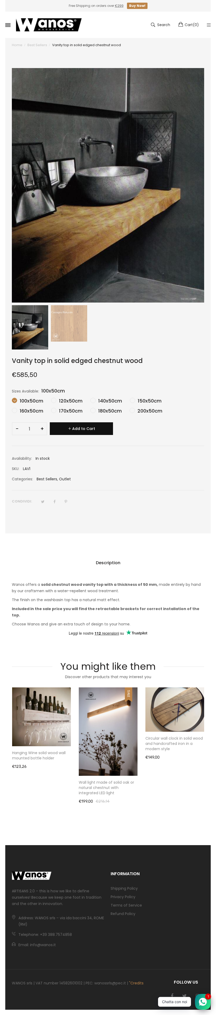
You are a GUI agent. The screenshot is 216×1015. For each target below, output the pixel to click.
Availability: (22, 458)
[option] (30, 327)
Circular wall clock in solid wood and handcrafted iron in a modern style (174, 743)
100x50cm (30, 401)
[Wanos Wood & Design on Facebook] (172, 996)
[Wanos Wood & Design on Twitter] (184, 996)
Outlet (65, 479)
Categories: (22, 479)
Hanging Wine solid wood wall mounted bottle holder (39, 755)
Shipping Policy (124, 888)
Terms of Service (126, 905)
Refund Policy (123, 913)
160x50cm (30, 411)
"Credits (136, 983)
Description (108, 563)
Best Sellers (47, 479)
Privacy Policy (123, 896)
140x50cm (109, 401)
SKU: (15, 468)
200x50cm (149, 411)
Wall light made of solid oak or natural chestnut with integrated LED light (106, 788)
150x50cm (148, 401)
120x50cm (70, 401)
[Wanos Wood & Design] (49, 25)
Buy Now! (137, 5)
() (192, 24)
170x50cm (70, 411)
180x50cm (109, 411)
